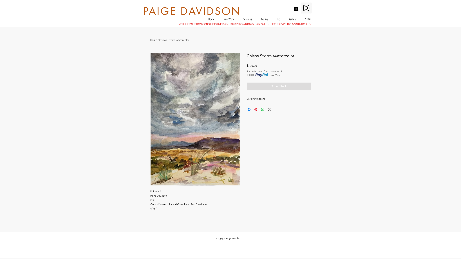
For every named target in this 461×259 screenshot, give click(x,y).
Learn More (275, 75)
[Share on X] (269, 109)
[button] (296, 8)
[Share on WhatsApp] (263, 109)
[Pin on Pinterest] (256, 109)
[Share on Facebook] (249, 109)
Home (153, 40)
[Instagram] (306, 8)
